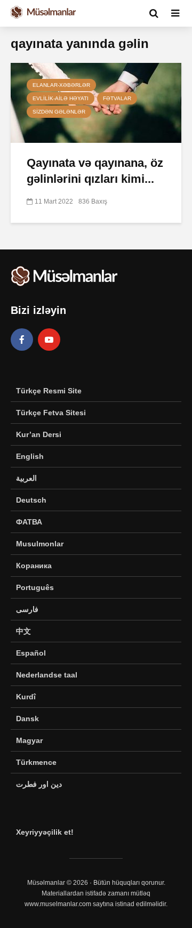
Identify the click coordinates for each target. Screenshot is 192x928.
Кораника (34, 565)
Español (31, 653)
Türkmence (36, 762)
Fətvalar (117, 98)
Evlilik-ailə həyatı (61, 98)
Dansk (27, 718)
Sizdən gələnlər (59, 112)
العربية (26, 478)
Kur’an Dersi (38, 434)
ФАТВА (29, 522)
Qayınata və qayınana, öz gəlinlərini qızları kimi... (95, 170)
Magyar (29, 740)
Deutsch (31, 500)
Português (35, 587)
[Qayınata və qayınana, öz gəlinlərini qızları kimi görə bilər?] (96, 102)
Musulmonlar (39, 543)
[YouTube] (49, 339)
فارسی (27, 609)
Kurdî (26, 696)
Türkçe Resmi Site (49, 390)
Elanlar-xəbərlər (61, 85)
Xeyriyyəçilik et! (45, 832)
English (30, 456)
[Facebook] (22, 339)
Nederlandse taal (46, 675)
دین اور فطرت (39, 784)
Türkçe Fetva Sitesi (51, 412)
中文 (23, 631)
